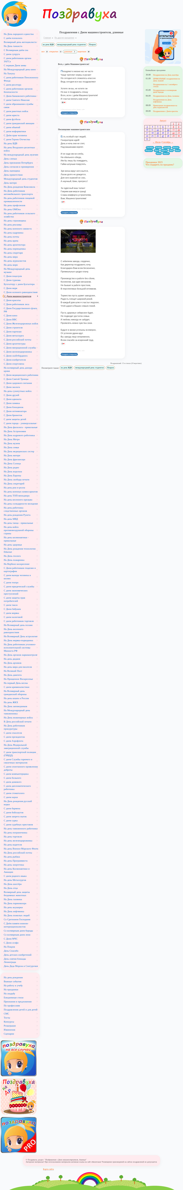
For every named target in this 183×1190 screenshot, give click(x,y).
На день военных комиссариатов (21, 491)
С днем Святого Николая (16, 100)
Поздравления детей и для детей (20, 1009)
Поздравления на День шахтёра (166, 75)
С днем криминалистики (16, 687)
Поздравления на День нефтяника (162, 101)
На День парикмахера (15, 903)
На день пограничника (15, 832)
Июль (158, 153)
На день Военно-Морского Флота (21, 848)
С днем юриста (11, 115)
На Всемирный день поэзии (18, 625)
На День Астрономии (15, 431)
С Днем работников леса (16, 304)
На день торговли (13, 836)
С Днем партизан (13, 331)
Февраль (148, 150)
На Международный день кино (20, 69)
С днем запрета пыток (15, 816)
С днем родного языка (15, 876)
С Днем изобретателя (15, 359)
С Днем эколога (12, 387)
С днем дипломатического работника (17, 787)
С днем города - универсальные (20, 423)
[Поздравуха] (20, 14)
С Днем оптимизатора (15, 411)
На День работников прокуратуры (14, 727)
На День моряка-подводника (18, 640)
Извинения (9, 1029)
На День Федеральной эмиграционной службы (16, 746)
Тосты (7, 1017)
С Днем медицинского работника (21, 375)
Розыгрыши (10, 1025)
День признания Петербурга (18, 162)
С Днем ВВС (10, 319)
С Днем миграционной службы (20, 347)
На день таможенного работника (21, 828)
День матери (10, 182)
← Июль (156, 142)
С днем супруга (12, 54)
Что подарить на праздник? (160, 164)
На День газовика (13, 899)
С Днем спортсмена (14, 363)
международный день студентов (71, 44)
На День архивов (12, 663)
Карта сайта (48, 1169)
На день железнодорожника (18, 840)
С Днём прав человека (15, 135)
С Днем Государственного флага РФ (20, 310)
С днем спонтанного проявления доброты (21, 768)
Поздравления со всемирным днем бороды (165, 91)
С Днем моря (10, 288)
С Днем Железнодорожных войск (21, 323)
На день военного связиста (18, 228)
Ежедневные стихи (13, 997)
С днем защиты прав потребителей (14, 599)
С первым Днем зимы (15, 65)
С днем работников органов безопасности (18, 90)
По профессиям (12, 1005)
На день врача (11, 240)
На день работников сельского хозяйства (19, 215)
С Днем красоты (12, 300)
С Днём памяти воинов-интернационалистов (16, 925)
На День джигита (13, 675)
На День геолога (12, 556)
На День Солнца (12, 463)
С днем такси (11, 605)
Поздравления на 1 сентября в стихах (165, 85)
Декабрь (167, 147)
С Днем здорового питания (18, 383)
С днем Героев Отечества (17, 139)
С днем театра (11, 582)
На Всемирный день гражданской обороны (15, 693)
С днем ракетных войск (16, 111)
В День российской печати (17, 721)
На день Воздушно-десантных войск (19, 149)
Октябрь (150, 147)
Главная (47, 37)
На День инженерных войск (18, 717)
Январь (176, 147)
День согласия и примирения (19, 166)
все (45, 51)
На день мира (11, 256)
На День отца (11, 888)
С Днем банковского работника (20, 96)
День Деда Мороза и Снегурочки (21, 966)
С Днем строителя (13, 327)
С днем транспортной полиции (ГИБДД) (20, 754)
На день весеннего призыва (18, 499)
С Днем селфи (11, 942)
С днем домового (12, 782)
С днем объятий (12, 127)
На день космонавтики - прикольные (16, 539)
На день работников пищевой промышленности (19, 200)
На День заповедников (15, 706)
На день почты (11, 236)
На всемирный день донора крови (18, 369)
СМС (6, 1013)
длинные (69, 51)
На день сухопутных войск (18, 391)
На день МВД (11, 519)
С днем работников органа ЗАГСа (17, 60)
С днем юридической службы (19, 586)
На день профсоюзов (14, 205)
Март (157, 150)
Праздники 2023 (154, 162)
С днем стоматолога (14, 793)
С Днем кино (10, 315)
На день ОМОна (12, 209)
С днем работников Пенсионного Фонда (21, 79)
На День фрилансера (14, 459)
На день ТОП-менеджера (16, 495)
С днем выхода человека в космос (17, 577)
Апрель (164, 150)
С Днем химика (12, 403)
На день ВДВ (10, 143)
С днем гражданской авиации (19, 123)
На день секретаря (13, 252)
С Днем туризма (12, 280)
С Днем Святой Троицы (16, 379)
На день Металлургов (15, 880)
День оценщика (12, 170)
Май (171, 150)
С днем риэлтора (12, 84)
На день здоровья (13, 544)
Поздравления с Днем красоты (165, 111)
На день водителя (13, 844)
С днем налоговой (13, 617)
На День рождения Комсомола (19, 186)
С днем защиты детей (15, 419)
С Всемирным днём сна (16, 50)
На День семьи (11, 447)
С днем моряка (11, 613)
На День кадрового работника (19, 435)
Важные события (12, 981)
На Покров (9, 946)
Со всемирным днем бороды (18, 930)
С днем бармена (12, 808)
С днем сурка (11, 820)
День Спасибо (11, 950)
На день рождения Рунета (17, 515)
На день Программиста (15, 860)
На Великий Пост (13, 671)
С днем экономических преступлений (16, 592)
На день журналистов (15, 260)
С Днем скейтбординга (15, 355)
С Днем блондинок (13, 407)
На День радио (11, 467)
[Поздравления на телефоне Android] (162, 46)
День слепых (10, 158)
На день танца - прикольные (18, 523)
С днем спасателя (13, 733)
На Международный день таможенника (17, 712)
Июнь (177, 150)
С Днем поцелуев (13, 276)
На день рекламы (12, 224)
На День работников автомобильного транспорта (18, 192)
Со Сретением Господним (17, 919)
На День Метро (12, 439)
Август (163, 120)
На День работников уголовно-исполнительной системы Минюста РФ (20, 647)
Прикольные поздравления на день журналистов (165, 106)
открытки (55, 51)
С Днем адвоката (12, 399)
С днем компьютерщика (16, 774)
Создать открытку (69, 113)
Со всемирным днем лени (17, 934)
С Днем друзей (11, 395)
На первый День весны (16, 683)
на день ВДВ (48, 44)
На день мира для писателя (18, 667)
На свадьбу (9, 993)
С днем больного (12, 778)
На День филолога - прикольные (20, 427)
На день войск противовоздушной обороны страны (18, 530)
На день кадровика (13, 232)
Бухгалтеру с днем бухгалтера (19, 284)
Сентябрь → (167, 142)
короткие (83, 51)
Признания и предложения (17, 1001)
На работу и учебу (13, 985)
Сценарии (9, 1033)
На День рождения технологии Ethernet (20, 550)
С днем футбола (12, 119)
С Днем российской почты (17, 339)
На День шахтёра (13, 884)
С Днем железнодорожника (18, 351)
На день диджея (12, 659)
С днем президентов (14, 737)
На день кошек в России (16, 698)
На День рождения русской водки (18, 803)
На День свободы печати (16, 479)
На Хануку (9, 73)
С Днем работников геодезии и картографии (20, 570)
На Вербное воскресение (16, 564)
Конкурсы (9, 1021)
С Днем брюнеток (13, 415)
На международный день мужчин (21, 154)
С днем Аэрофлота (13, 741)
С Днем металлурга (14, 335)
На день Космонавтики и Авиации (17, 870)
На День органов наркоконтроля (20, 655)
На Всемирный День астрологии (20, 636)
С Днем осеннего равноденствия (20, 292)
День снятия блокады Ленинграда (15, 960)
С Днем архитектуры (14, 343)
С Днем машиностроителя (17, 296)
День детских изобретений (17, 954)
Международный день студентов (21, 178)
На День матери (12, 455)
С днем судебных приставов (18, 824)
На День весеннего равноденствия (13, 631)
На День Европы (12, 475)
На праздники (11, 989)
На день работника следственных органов (15, 509)
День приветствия (13, 174)
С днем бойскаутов (13, 812)
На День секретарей (14, 483)
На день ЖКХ (11, 702)
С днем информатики (15, 131)
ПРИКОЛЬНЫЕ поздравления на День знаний (166, 80)
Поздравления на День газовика (166, 96)
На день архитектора (14, 244)
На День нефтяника (14, 911)
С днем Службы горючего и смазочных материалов (18, 761)
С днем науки (11, 797)
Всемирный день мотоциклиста (20, 42)
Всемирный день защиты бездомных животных (17, 894)
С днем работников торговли (19, 621)
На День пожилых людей (17, 915)
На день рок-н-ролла (14, 487)
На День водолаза (13, 471)
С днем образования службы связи (18, 106)
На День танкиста (13, 46)
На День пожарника (14, 560)
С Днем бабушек (12, 609)
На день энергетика (14, 864)
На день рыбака (12, 856)
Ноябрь (158, 147)
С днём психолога (13, 38)
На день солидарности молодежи (21, 503)
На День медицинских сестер (19, 451)
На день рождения (13, 977)
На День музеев (12, 443)
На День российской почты (18, 852)
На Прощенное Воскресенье (18, 679)
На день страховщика (15, 220)
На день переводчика (15, 248)
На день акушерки (13, 907)
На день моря (11, 264)
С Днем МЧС (11, 938)
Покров (92, 44)
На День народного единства (19, 34)
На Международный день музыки (17, 270)
